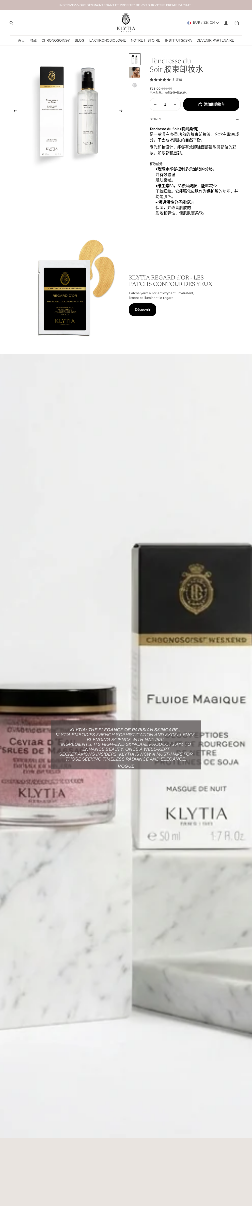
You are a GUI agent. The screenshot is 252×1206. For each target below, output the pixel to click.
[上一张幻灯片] (14, 111)
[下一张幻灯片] (122, 111)
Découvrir (142, 309)
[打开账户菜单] (225, 22)
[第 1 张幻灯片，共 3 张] (134, 59)
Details (155, 119)
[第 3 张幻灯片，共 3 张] (134, 85)
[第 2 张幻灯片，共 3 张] (134, 72)
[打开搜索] (11, 22)
